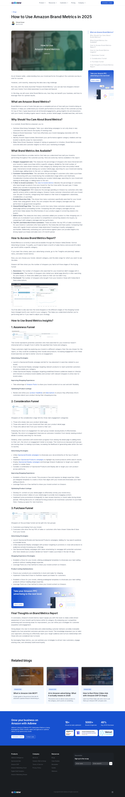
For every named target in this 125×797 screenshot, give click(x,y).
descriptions (50, 393)
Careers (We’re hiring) (39, 761)
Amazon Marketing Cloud (18, 768)
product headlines (36, 393)
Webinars (54, 771)
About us (35, 757)
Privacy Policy (37, 768)
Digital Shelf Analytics (17, 771)
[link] (95, 80)
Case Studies (56, 761)
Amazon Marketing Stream (19, 774)
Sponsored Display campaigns (29, 462)
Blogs (53, 757)
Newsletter (55, 764)
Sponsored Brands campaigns (28, 455)
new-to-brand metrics (45, 183)
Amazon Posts (32, 384)
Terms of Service (38, 764)
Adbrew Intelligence (17, 757)
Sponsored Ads (16, 761)
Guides (54, 768)
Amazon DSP (15, 764)
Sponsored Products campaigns (32, 460)
